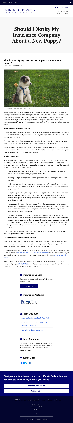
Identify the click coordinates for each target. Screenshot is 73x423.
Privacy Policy (29, 419)
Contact (50, 400)
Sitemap (58, 400)
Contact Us (35, 391)
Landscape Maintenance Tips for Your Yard (35, 318)
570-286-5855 (61, 7)
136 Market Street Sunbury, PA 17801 (36, 406)
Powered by (42, 419)
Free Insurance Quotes (9, 2)
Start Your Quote (35, 386)
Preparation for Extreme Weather (32, 330)
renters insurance (23, 253)
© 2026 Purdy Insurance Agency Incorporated (25, 400)
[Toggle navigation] (70, 2)
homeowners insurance (41, 253)
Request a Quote (29, 286)
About (43, 400)
